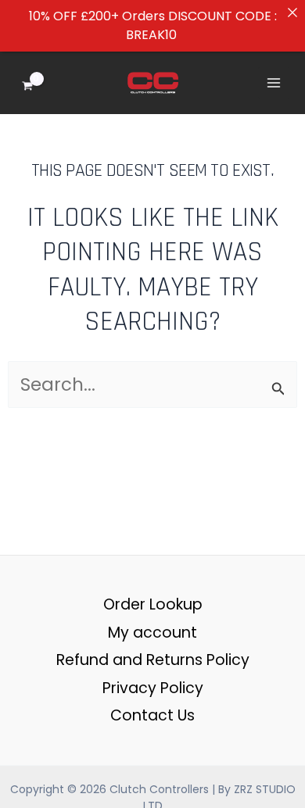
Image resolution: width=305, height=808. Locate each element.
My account (152, 632)
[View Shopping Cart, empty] (39, 83)
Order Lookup (153, 604)
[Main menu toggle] (273, 82)
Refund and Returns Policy (152, 659)
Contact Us (152, 715)
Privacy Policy (152, 688)
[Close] (292, 12)
